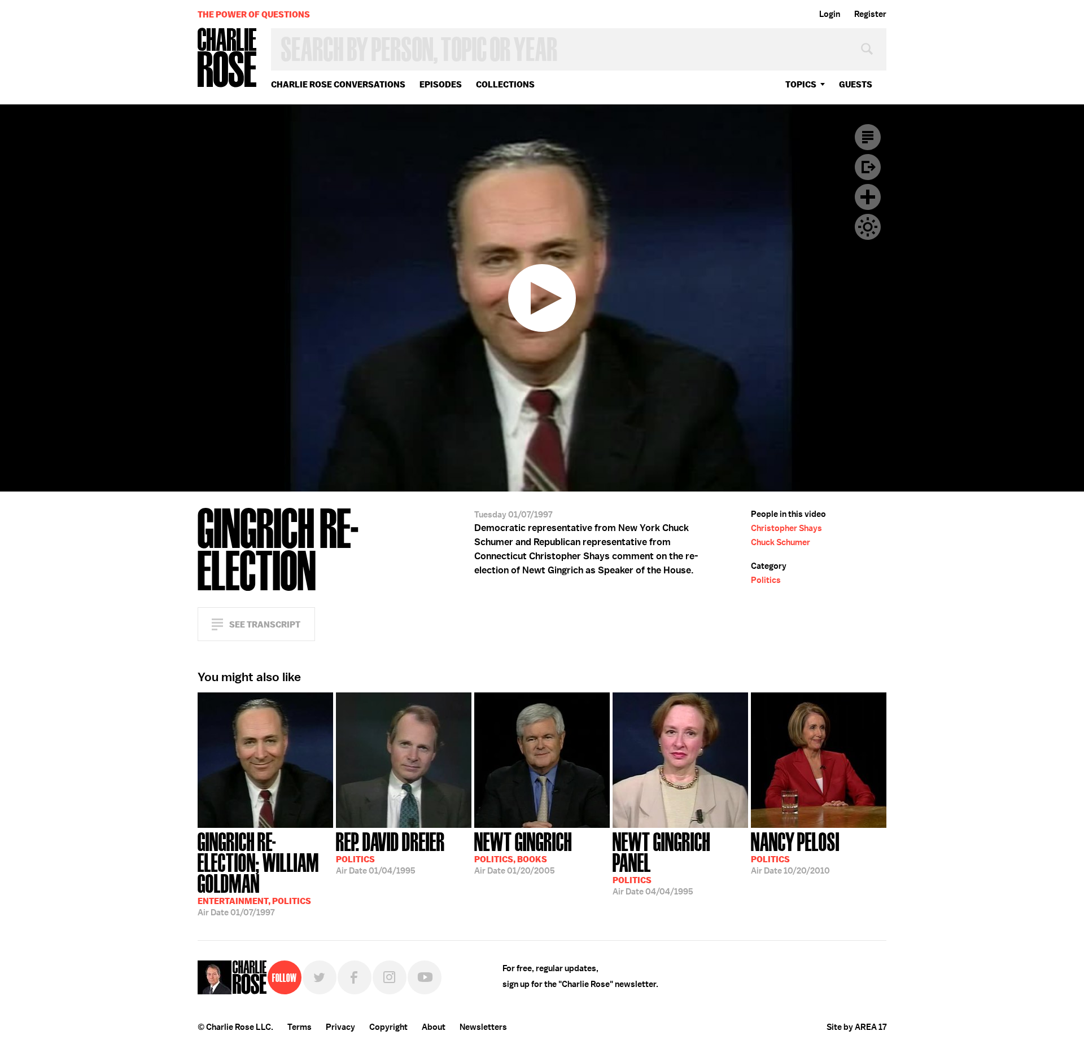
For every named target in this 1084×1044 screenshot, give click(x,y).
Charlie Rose (227, 58)
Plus (868, 197)
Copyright (388, 1027)
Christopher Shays (786, 528)
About (433, 1027)
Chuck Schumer (780, 542)
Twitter (319, 977)
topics (800, 84)
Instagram (389, 977)
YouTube (425, 977)
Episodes (440, 84)
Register (870, 14)
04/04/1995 (661, 862)
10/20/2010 (795, 852)
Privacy (340, 1027)
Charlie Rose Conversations (338, 84)
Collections (505, 84)
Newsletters (483, 1027)
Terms (299, 1027)
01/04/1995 (390, 852)
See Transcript (264, 624)
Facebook (354, 977)
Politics (766, 580)
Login (829, 14)
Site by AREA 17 (856, 1027)
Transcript (868, 137)
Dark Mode (868, 227)
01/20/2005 (523, 852)
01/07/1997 (258, 873)
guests (855, 84)
